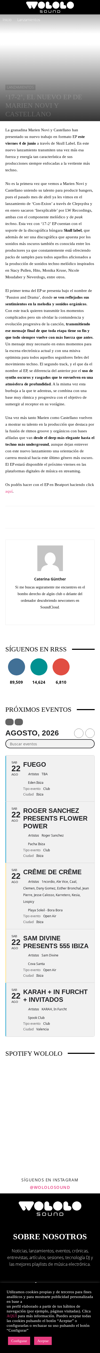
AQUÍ (12, 1316)
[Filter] (9, 722)
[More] (72, 517)
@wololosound (50, 1187)
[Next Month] (90, 733)
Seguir (16, 660)
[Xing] (61, 617)
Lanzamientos (28, 19)
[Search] (92, 7)
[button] (9, 7)
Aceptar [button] (43, 1341)
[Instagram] (38, 617)
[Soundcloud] (50, 617)
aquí (9, 491)
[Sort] (19, 722)
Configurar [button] (19, 1341)
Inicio (7, 19)
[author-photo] (50, 571)
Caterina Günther (50, 578)
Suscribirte (61, 660)
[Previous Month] (78, 733)
